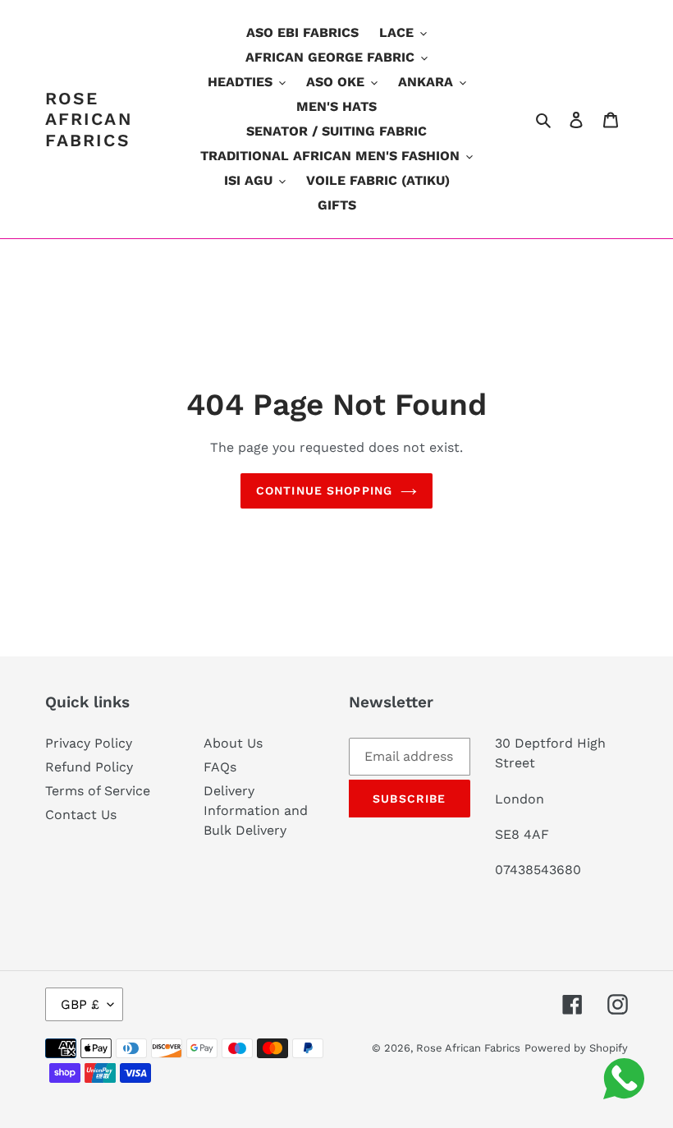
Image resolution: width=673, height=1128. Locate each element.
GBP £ (80, 1004)
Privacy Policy (88, 743)
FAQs (220, 767)
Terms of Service (97, 791)
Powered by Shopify (576, 1048)
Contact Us (81, 814)
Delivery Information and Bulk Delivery (256, 810)
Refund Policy (89, 767)
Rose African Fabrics (89, 119)
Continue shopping (324, 490)
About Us (233, 743)
